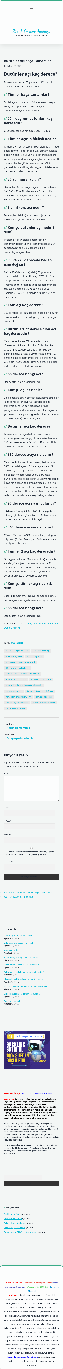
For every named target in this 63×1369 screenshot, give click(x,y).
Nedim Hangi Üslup (18, 727)
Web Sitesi (8, 834)
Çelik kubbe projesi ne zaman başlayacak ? (22, 994)
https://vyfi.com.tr (44, 892)
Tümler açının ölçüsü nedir (44, 702)
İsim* (6, 807)
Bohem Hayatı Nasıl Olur (14, 1223)
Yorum (6, 773)
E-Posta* (7, 821)
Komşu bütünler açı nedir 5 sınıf (40, 691)
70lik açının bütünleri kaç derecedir (20, 662)
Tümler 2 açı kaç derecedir (17, 702)
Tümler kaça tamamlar (15, 708)
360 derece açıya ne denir (17, 650)
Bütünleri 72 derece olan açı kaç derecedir (24, 685)
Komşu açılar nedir (14, 691)
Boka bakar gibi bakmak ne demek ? (19, 943)
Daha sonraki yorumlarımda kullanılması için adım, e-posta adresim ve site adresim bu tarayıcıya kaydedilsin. (29, 853)
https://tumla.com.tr (12, 896)
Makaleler (17, 642)
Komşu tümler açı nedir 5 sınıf (18, 697)
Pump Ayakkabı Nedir (19, 738)
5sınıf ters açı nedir (14, 656)
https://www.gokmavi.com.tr (16, 892)
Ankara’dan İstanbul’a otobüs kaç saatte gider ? (24, 972)
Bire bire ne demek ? (12, 1001)
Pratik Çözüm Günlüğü (31, 32)
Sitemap (29, 896)
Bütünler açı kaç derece (41, 679)
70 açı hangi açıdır (34, 656)
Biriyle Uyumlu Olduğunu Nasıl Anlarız (20, 1232)
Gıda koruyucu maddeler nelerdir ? (18, 935)
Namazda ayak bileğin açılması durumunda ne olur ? (26, 986)
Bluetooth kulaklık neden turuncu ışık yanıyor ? (23, 979)
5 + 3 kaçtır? (10, 862)
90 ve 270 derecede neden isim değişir (22, 674)
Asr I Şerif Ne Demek (13, 1214)
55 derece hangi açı (41, 650)
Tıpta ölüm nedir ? (11, 950)
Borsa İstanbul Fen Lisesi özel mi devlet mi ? (22, 964)
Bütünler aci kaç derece (16, 679)
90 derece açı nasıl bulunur (17, 668)
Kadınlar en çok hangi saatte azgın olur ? (21, 957)
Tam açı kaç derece (44, 697)
